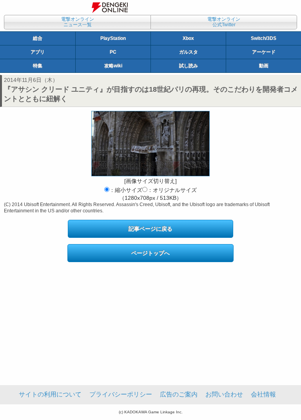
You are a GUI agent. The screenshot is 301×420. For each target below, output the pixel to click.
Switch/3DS (263, 38)
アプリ (38, 52)
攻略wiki (113, 66)
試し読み (188, 66)
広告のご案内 (179, 394)
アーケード (264, 52)
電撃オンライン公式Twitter (223, 21)
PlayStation (113, 38)
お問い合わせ (224, 394)
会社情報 (263, 394)
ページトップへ (150, 253)
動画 (263, 66)
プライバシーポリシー (120, 394)
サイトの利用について (50, 394)
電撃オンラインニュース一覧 (77, 21)
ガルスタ (188, 52)
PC (113, 52)
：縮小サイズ (125, 190)
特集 (37, 66)
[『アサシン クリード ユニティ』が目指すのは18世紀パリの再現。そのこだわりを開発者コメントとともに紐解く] (150, 143)
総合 (37, 38)
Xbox (188, 38)
